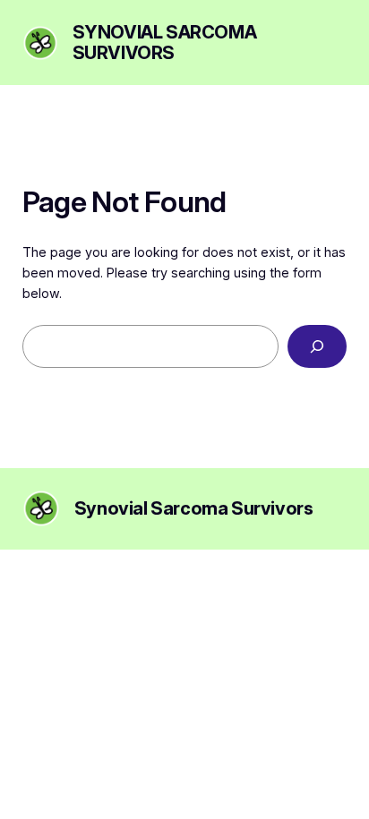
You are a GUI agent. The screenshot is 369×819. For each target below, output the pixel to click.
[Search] (317, 346)
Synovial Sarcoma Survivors (165, 42)
